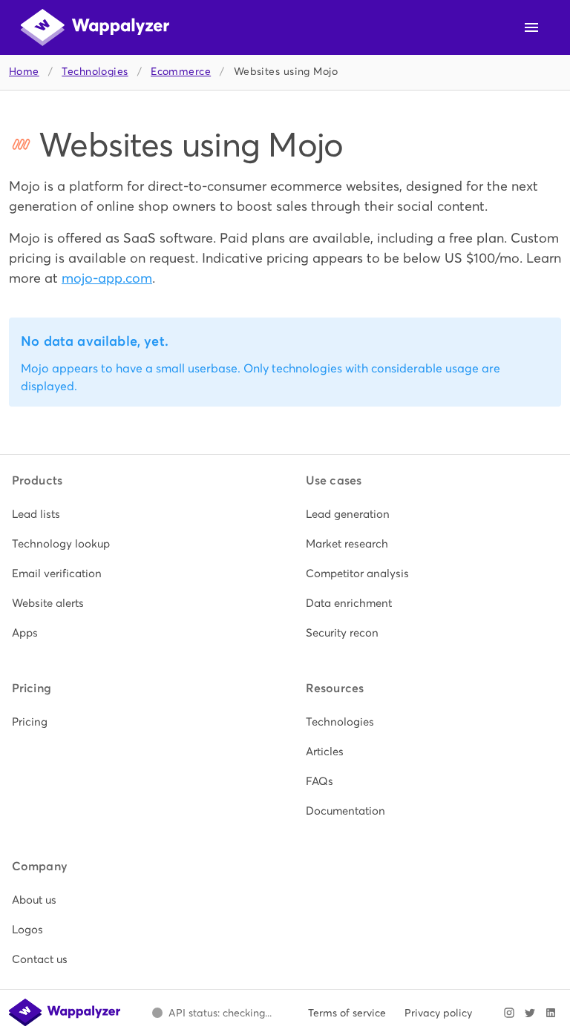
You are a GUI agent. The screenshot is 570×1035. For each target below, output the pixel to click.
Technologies (95, 71)
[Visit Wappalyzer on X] (530, 1012)
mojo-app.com (107, 277)
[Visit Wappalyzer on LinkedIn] (550, 1012)
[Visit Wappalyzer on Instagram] (509, 1012)
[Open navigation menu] (531, 27)
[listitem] (138, 514)
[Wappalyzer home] (95, 27)
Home (24, 71)
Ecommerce (181, 71)
